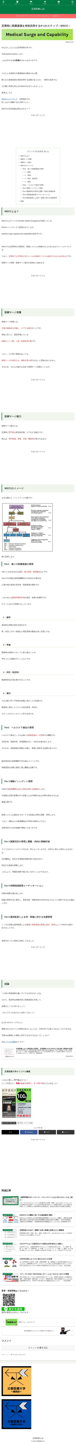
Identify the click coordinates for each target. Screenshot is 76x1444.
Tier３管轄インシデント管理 (32, 188)
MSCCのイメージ (26, 165)
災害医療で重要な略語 (10, 1123)
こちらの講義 (10, 1042)
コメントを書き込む (38, 1347)
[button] (47, 1132)
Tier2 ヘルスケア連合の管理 (32, 185)
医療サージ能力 (26, 162)
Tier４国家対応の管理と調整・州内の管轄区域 (38, 191)
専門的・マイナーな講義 (25, 1123)
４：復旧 (27, 182)
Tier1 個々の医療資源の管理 (32, 169)
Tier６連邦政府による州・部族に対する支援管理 (39, 198)
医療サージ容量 (26, 159)
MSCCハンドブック (10, 99)
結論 (22, 201)
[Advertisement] (38, 131)
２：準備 (27, 175)
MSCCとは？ (25, 156)
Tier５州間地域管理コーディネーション (36, 194)
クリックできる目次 (35, 151)
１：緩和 (27, 172)
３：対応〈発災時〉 (31, 178)
